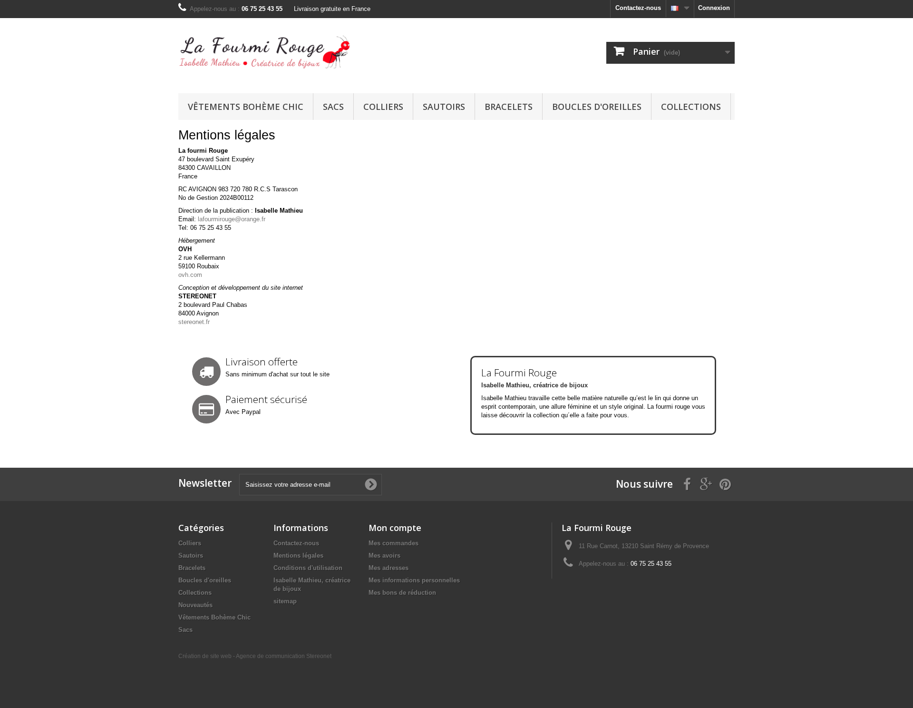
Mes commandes (393, 543)
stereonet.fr (194, 321)
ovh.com (190, 274)
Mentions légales (298, 555)
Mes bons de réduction (402, 592)
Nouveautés (195, 605)
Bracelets (509, 106)
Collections (691, 106)
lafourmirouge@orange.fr (231, 219)
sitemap (285, 601)
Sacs (333, 106)
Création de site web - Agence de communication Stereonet (254, 656)
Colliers (383, 106)
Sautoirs (444, 106)
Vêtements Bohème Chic (245, 106)
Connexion (714, 7)
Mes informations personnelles (414, 580)
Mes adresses (388, 567)
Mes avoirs (384, 555)
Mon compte (395, 527)
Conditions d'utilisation (307, 567)
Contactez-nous (638, 7)
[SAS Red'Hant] (266, 53)
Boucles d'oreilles (596, 106)
